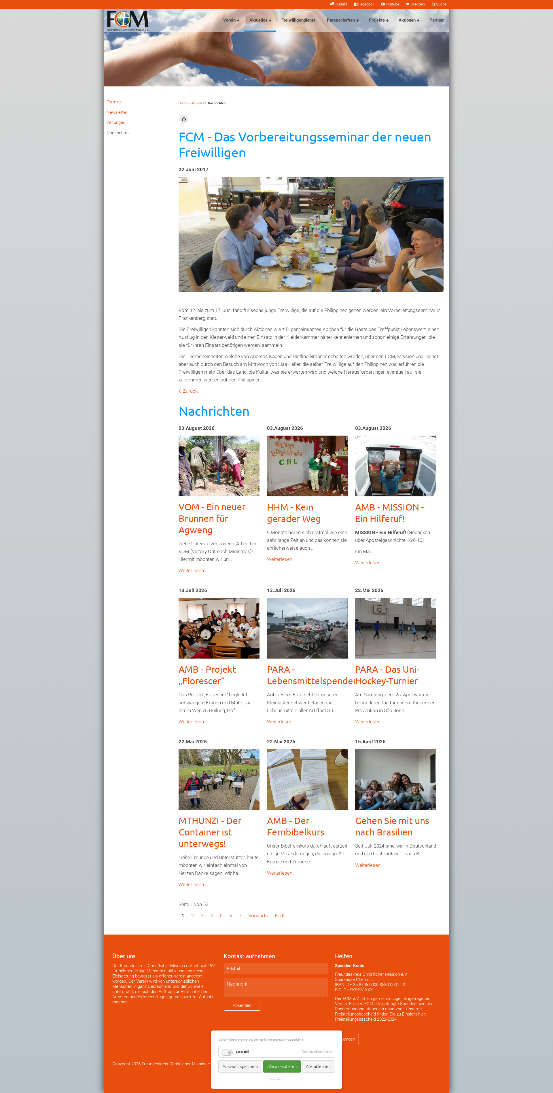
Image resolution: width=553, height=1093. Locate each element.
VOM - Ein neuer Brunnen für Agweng (212, 518)
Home (183, 103)
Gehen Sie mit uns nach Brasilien (392, 826)
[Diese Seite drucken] (184, 119)
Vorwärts (258, 915)
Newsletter (117, 112)
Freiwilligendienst (298, 20)
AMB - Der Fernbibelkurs (295, 826)
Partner (436, 20)
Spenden (417, 4)
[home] (128, 20)
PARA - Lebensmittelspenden (312, 674)
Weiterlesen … (193, 570)
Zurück (190, 391)
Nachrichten (118, 132)
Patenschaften (341, 20)
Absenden (242, 1005)
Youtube (392, 4)
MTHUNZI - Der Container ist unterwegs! (210, 832)
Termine (114, 102)
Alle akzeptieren (282, 1066)
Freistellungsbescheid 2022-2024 (366, 1019)
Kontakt (341, 4)
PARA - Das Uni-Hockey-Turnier (387, 674)
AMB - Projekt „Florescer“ (207, 674)
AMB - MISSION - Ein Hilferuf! (389, 512)
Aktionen (407, 20)
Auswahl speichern (240, 1066)
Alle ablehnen (318, 1066)
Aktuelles (258, 20)
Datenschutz (276, 1079)
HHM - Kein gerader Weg (294, 512)
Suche (441, 4)
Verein (229, 20)
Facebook (366, 4)
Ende (280, 915)
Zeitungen (116, 122)
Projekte (377, 20)
